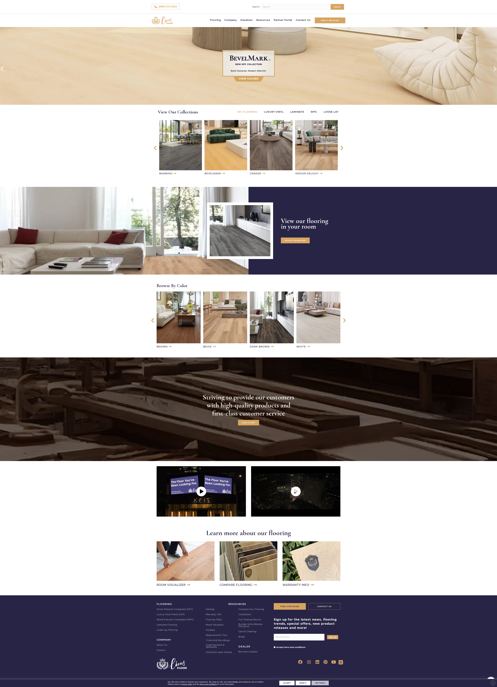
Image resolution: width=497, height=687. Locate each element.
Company (230, 20)
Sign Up (333, 637)
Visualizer (246, 20)
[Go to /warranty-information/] (311, 564)
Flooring (215, 20)
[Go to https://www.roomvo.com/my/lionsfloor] (185, 564)
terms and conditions (208, 684)
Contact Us (303, 20)
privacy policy (186, 684)
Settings (320, 683)
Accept (287, 683)
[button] (337, 7)
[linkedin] (316, 662)
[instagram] (308, 662)
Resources (263, 20)
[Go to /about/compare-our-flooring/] (248, 564)
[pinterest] (325, 662)
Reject (303, 683)
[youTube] (333, 662)
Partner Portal (283, 20)
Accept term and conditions (290, 647)
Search (256, 7)
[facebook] (299, 662)
